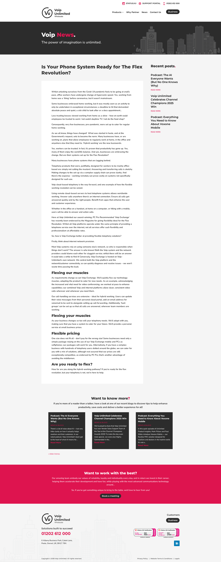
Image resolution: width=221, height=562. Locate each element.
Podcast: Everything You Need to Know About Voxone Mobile (153, 419)
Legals (177, 558)
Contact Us (155, 12)
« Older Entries (54, 454)
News (144, 12)
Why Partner (132, 12)
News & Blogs (57, 425)
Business (172, 11)
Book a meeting (110, 496)
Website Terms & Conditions (161, 558)
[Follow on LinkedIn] (177, 543)
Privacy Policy (142, 558)
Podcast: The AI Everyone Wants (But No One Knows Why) (65, 419)
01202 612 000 (56, 533)
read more (155, 90)
